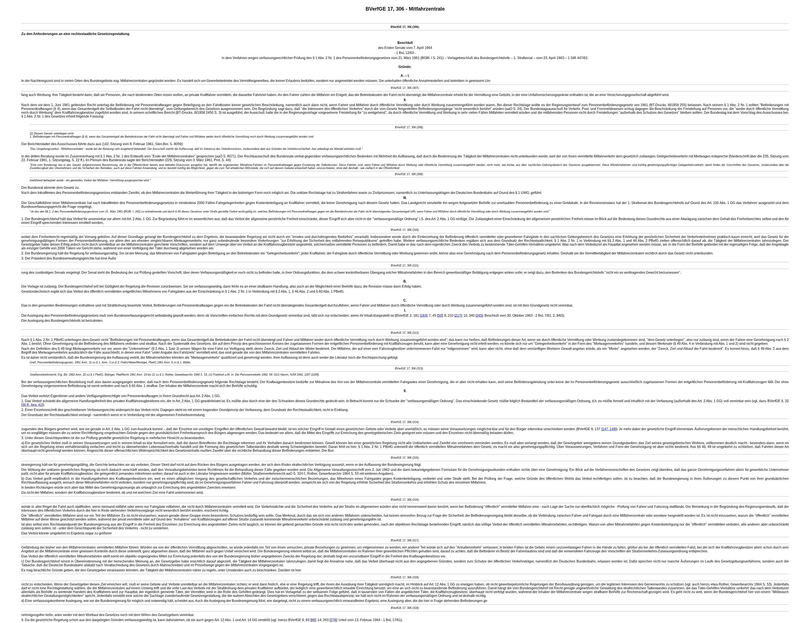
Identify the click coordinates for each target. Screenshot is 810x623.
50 (440, 315)
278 (333, 620)
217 (458, 315)
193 (423, 315)
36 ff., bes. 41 (32, 405)
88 (313, 620)
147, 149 (608, 429)
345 (479, 315)
